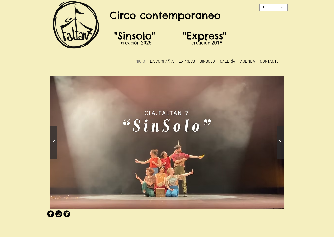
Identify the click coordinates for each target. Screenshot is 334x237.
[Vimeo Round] (66, 213)
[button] (167, 142)
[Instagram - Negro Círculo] (58, 213)
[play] (271, 80)
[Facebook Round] (50, 213)
